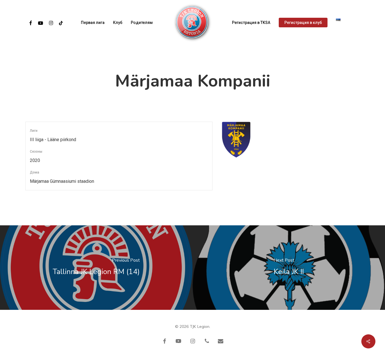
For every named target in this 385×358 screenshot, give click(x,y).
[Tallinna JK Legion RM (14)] (96, 267)
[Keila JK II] (289, 267)
